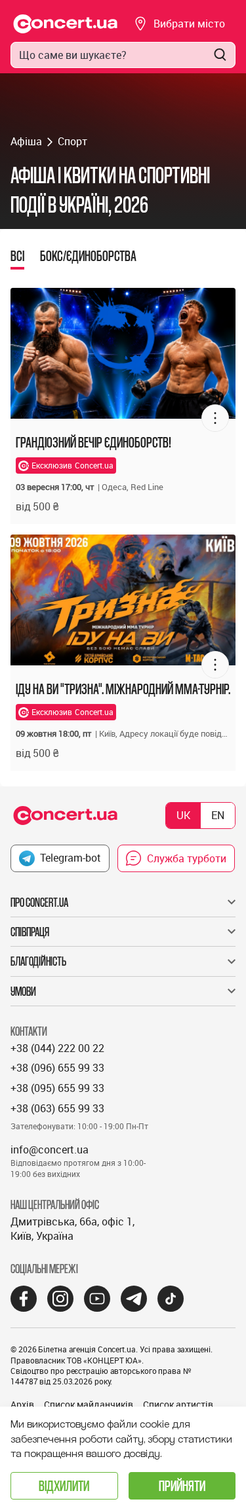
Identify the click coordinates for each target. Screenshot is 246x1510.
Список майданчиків (88, 1404)
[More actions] (215, 418)
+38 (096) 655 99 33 (57, 1068)
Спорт (72, 141)
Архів (22, 1404)
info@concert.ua (49, 1149)
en (217, 815)
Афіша (26, 141)
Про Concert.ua (39, 902)
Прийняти (182, 1485)
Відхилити (64, 1485)
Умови (23, 991)
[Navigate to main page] (65, 23)
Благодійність (38, 961)
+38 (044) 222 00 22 (57, 1048)
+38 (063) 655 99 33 (57, 1108)
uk (183, 815)
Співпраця (29, 931)
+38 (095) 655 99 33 (57, 1088)
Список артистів (178, 1404)
